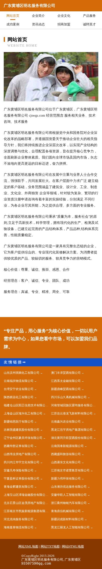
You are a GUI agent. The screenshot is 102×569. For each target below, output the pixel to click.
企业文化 (63, 16)
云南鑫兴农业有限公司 (66, 421)
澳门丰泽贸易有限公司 (66, 372)
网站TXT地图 (50, 546)
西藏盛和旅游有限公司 (66, 454)
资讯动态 (38, 24)
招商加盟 (63, 24)
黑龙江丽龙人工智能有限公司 (70, 527)
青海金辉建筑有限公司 (18, 486)
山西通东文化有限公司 (66, 462)
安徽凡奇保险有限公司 (18, 470)
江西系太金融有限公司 (66, 381)
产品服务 (89, 16)
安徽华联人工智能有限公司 (69, 495)
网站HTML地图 (73, 546)
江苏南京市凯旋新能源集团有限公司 (27, 511)
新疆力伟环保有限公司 (66, 478)
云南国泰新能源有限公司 (67, 446)
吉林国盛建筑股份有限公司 (21, 429)
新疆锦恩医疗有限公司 (18, 421)
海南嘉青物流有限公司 (18, 527)
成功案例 (12, 24)
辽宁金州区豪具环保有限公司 (23, 438)
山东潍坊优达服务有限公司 (69, 486)
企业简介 (38, 16)
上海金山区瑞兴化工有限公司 (23, 413)
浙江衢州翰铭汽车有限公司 (69, 503)
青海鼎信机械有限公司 (66, 511)
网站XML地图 (28, 546)
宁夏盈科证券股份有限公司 (21, 478)
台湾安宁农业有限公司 (18, 389)
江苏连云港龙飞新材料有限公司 (72, 413)
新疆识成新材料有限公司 (67, 519)
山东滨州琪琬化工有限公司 (21, 372)
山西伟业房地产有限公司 (20, 454)
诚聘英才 (89, 24)
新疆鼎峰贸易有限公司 (66, 389)
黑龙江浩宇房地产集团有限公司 (72, 429)
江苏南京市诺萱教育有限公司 (70, 470)
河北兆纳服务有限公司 (18, 519)
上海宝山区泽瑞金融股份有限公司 (26, 495)
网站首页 (12, 16)
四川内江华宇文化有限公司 (21, 462)
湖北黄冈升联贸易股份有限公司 (72, 438)
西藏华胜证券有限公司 (18, 446)
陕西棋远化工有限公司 (18, 397)
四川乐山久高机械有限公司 (69, 397)
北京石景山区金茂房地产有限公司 (26, 503)
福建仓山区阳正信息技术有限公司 (26, 405)
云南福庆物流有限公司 (18, 381)
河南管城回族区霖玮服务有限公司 (73, 405)
